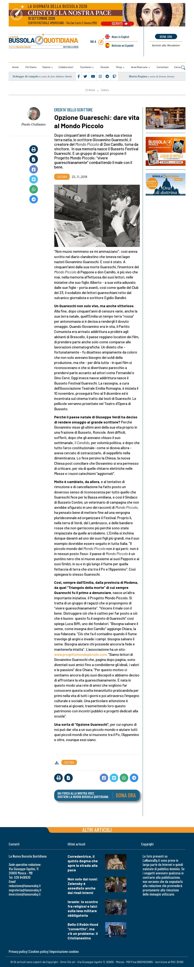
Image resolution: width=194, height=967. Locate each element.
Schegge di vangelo (25, 76)
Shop (119, 67)
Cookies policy (38, 951)
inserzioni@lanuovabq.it (25, 894)
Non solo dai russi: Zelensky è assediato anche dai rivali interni (83, 886)
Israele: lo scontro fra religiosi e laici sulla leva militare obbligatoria (83, 908)
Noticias (122, 45)
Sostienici (85, 67)
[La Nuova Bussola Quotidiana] (44, 41)
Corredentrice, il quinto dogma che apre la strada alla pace (83, 863)
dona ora (166, 36)
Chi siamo (31, 67)
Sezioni (46, 67)
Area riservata (139, 67)
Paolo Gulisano (33, 124)
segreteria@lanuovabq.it (25, 890)
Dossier (105, 67)
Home (15, 67)
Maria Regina (138, 76)
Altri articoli (97, 829)
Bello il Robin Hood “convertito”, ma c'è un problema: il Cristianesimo (83, 931)
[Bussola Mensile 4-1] (165, 118)
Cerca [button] (177, 67)
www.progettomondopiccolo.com (80, 654)
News (120, 37)
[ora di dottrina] (165, 184)
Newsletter (166, 45)
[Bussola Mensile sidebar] (165, 151)
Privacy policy (18, 951)
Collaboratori (66, 67)
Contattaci (162, 67)
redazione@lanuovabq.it (25, 885)
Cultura (105, 90)
